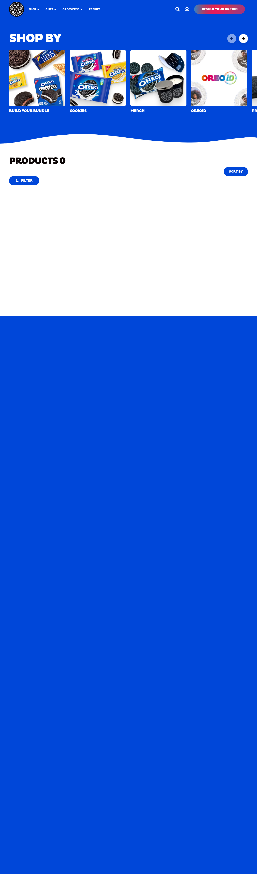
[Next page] (243, 38)
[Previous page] (231, 38)
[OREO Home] (16, 9)
